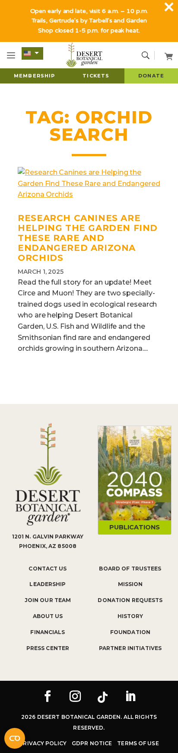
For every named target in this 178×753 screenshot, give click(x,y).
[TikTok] (102, 697)
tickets (96, 76)
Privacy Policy (43, 743)
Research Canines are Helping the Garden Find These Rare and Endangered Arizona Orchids (88, 238)
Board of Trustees (130, 568)
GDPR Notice (92, 743)
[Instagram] (75, 697)
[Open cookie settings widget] (14, 738)
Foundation (130, 632)
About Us (48, 616)
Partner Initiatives (130, 648)
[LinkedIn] (130, 697)
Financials (47, 632)
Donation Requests (130, 600)
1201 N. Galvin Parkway (48, 536)
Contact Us (48, 568)
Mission (130, 584)
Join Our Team (48, 600)
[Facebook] (47, 697)
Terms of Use (138, 743)
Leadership (47, 584)
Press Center (47, 648)
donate (151, 76)
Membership (34, 76)
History (130, 616)
